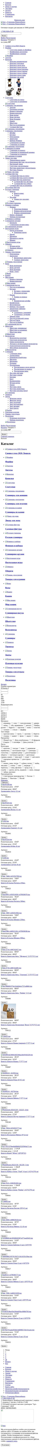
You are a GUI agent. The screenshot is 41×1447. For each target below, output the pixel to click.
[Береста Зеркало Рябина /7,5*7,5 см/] (20, 1091)
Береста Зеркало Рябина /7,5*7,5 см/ (14, 1098)
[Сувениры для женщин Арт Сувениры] (14, 491)
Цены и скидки (11, 6)
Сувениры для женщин (16, 495)
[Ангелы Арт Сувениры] (9, 466)
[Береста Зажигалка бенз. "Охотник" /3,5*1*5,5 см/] (20, 968)
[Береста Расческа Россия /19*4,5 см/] (20, 1201)
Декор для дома (12, 520)
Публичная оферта (12, 1393)
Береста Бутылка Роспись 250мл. (13, 883)
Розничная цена (7, 705)
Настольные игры (14, 562)
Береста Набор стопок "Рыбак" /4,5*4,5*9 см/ (18, 1190)
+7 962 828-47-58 (7, 20)
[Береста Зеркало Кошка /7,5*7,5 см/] (20, 1055)
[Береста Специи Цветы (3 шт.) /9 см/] (20, 1330)
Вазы (7, 588)
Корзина (4, 40)
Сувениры (10, 638)
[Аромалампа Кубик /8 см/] (20, 840)
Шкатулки (10, 621)
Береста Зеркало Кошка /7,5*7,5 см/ (14, 1061)
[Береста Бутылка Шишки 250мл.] (20, 913)
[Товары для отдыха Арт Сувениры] (13, 667)
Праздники (5, 738)
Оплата (8, 10)
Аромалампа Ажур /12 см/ (10, 791)
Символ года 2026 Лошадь (18, 453)
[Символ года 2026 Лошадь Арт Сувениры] (16, 449)
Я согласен (5, 1445)
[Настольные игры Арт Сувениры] (12, 558)
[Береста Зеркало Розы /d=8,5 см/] (20, 1073)
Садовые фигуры (13, 529)
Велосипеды (11, 630)
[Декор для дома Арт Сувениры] (11, 516)
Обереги (9, 571)
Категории (5, 746)
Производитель (6, 774)
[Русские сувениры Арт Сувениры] (13, 533)
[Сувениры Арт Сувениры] (10, 634)
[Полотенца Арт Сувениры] (10, 676)
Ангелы (9, 470)
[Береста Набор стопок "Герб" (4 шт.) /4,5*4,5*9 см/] (20, 1165)
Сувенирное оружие (14, 554)
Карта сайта (9, 1387)
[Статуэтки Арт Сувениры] (10, 483)
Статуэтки (10, 487)
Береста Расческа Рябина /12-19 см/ (14, 1226)
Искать (4, 36)
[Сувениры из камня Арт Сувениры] (13, 508)
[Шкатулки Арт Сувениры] (10, 617)
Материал (4, 721)
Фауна (3, 761)
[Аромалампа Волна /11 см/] (20, 803)
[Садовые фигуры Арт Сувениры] (12, 525)
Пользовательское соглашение (16, 1391)
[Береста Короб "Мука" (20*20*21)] (20, 1146)
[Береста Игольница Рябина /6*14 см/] (20, 1128)
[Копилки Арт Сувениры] (9, 474)
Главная (8, 3)
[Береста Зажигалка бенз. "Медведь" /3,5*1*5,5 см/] (20, 950)
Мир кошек (10, 604)
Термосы (9, 646)
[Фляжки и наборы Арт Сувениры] (12, 541)
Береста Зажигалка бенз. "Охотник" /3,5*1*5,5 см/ (19, 975)
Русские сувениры (13, 537)
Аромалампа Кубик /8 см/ (10, 846)
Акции (7, 1373)
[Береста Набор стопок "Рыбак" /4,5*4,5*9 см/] (20, 1183)
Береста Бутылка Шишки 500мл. (13, 938)
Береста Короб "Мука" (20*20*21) (13, 1153)
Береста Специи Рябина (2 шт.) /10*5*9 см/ (17, 1281)
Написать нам (19, 20)
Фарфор (9, 461)
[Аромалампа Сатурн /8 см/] (20, 858)
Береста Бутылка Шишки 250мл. (13, 920)
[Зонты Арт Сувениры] (8, 651)
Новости (8, 12)
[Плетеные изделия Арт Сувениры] (13, 659)
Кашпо (8, 596)
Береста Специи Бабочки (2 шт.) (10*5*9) (16, 1245)
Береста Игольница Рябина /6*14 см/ (14, 1135)
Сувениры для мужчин (16, 503)
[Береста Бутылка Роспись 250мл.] (20, 876)
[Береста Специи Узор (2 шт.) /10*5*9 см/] (20, 1293)
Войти (3, 38)
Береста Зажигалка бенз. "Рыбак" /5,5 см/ (16, 993)
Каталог (8, 5)
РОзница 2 (5, 688)
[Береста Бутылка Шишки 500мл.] (20, 931)
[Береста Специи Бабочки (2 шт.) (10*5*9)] (20, 1238)
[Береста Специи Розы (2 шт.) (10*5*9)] (20, 1257)
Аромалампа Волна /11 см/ (11, 809)
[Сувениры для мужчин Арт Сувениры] (14, 499)
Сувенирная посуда (14, 613)
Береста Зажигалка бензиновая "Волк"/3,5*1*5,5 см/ (20, 1025)
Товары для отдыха (14, 672)
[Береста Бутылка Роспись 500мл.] (20, 895)
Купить (4, 801)
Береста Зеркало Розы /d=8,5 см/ (13, 1080)
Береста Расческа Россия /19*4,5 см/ (14, 1208)
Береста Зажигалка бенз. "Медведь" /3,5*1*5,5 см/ (19, 956)
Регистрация (11, 38)
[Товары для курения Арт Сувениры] (13, 575)
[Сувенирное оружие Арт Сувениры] (13, 550)
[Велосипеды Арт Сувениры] (10, 625)
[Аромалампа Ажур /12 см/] (20, 785)
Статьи (7, 1385)
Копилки (9, 478)
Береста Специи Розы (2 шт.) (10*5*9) (15, 1263)
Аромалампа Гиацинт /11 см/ (11, 828)
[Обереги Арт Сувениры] (9, 567)
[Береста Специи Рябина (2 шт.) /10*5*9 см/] (20, 1275)
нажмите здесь (11, 1441)
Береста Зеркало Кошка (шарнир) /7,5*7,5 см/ (17, 1043)
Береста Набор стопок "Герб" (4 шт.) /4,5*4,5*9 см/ (19, 1171)
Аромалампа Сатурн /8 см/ (11, 865)
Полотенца (10, 680)
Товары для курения (15, 579)
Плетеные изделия (14, 663)
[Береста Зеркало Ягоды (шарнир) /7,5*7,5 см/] (20, 1110)
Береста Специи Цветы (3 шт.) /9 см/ (14, 1336)
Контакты (9, 16)
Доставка (8, 8)
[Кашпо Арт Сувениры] (8, 592)
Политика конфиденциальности (17, 1389)
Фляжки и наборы (14, 545)
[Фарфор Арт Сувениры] (9, 457)
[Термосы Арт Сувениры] (9, 642)
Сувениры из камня (14, 512)
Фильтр (3, 684)
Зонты (8, 655)
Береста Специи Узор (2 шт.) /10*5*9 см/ (16, 1300)
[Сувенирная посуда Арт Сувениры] (13, 609)
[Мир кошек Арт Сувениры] (10, 600)
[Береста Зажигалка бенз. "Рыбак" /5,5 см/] (20, 986)
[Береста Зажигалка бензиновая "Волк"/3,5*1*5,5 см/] (20, 1011)
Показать (4, 780)
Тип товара (5, 732)
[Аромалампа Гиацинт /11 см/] (20, 821)
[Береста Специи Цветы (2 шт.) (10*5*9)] (20, 1312)
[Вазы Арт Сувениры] (8, 583)
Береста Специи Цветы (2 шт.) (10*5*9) (15, 1318)
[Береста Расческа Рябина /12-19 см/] (20, 1220)
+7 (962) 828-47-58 (8, 1398)
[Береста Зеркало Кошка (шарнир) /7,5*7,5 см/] (20, 1036)
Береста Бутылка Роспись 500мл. (13, 901)
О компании (9, 14)
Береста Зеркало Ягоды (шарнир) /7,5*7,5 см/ (17, 1116)
